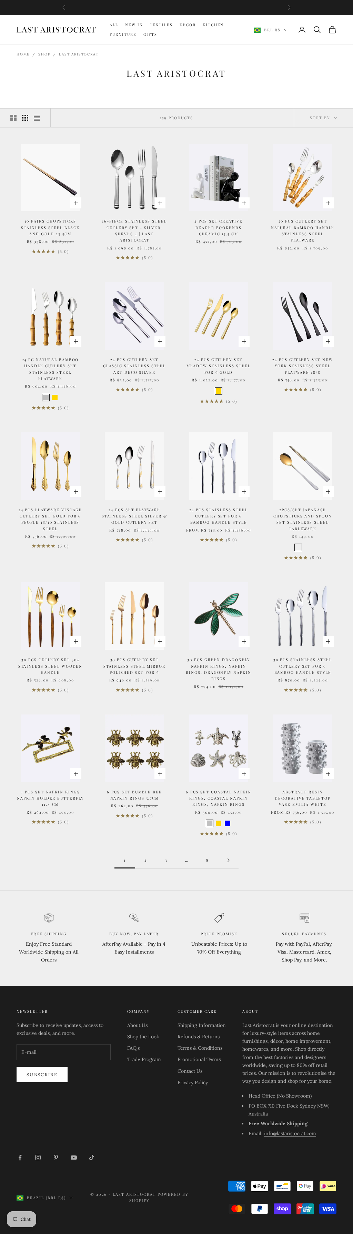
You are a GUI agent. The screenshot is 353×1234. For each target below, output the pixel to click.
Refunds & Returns (199, 1037)
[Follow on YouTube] (73, 1157)
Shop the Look (143, 1037)
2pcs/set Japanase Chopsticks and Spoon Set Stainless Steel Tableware (302, 519)
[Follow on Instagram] (37, 1157)
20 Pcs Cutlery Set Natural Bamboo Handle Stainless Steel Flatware (303, 230)
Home (23, 54)
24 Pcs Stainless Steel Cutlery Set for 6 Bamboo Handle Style (218, 516)
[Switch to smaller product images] (25, 118)
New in (134, 24)
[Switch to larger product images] (13, 118)
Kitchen (213, 24)
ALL (114, 24)
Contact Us (190, 1071)
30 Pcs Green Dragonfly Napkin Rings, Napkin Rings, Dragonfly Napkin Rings (218, 669)
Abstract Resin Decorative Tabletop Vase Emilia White (303, 798)
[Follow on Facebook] (20, 1157)
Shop (44, 54)
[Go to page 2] (228, 860)
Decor (188, 24)
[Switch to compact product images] (37, 118)
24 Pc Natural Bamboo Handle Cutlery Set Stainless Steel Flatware (50, 369)
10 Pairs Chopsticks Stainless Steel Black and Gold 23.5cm (50, 227)
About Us (137, 1025)
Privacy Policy (193, 1082)
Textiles (161, 24)
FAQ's (133, 1048)
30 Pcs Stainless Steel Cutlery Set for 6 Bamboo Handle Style (302, 666)
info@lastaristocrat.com (290, 1133)
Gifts (150, 34)
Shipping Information (202, 1025)
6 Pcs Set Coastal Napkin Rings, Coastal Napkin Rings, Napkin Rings (219, 798)
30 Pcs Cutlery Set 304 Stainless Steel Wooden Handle (50, 666)
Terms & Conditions (200, 1048)
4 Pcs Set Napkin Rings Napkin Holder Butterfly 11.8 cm (50, 798)
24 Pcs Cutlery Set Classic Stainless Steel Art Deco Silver (134, 366)
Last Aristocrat (78, 54)
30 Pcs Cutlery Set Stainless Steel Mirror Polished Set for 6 (134, 666)
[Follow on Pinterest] (55, 1157)
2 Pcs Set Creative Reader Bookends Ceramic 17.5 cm (218, 227)
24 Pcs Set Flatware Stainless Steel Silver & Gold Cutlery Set (134, 516)
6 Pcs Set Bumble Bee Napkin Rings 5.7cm (134, 795)
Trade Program (144, 1059)
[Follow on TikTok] (91, 1157)
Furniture (123, 34)
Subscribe (42, 1075)
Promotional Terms (199, 1059)
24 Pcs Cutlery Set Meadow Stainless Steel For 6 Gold (218, 366)
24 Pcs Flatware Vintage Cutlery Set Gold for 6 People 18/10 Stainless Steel (50, 519)
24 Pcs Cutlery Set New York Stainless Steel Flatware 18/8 (302, 366)
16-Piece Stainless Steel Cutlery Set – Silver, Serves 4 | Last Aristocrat (134, 230)
